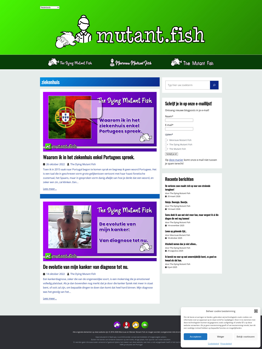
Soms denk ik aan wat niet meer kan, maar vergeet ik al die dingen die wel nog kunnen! (191, 216)
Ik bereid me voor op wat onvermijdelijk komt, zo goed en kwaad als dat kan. (190, 258)
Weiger (220, 336)
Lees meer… (50, 189)
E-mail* (169, 125)
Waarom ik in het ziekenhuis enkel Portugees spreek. (88, 157)
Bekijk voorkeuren (246, 336)
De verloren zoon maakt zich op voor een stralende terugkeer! (187, 187)
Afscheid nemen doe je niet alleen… (181, 244)
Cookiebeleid (213, 343)
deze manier (176, 160)
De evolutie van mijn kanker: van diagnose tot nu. (85, 267)
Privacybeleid (226, 343)
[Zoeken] (214, 85)
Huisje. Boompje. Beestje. (176, 202)
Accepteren (195, 336)
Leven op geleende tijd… (175, 231)
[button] (255, 311)
